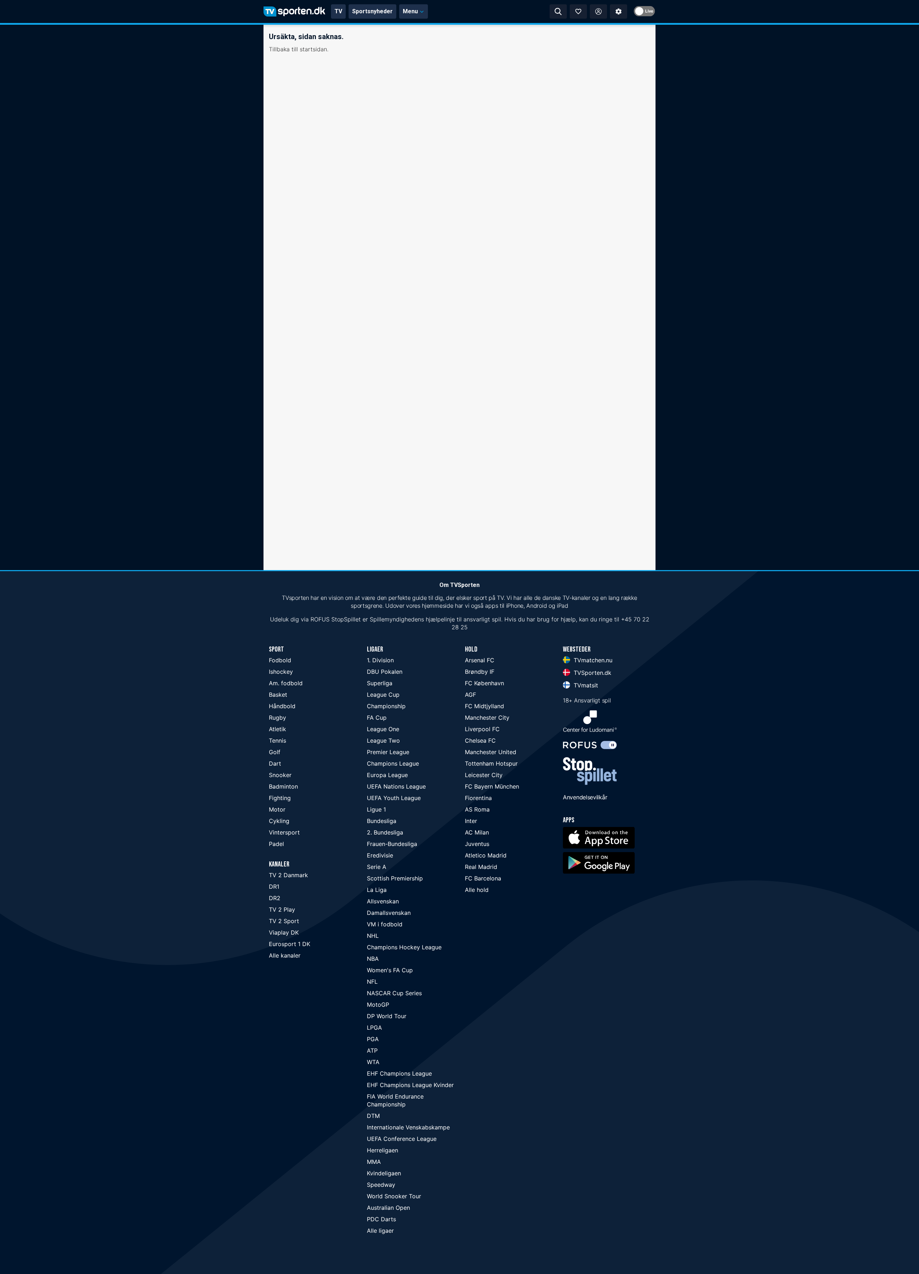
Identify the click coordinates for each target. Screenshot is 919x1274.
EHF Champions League (399, 1073)
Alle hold (477, 889)
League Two (383, 740)
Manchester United (490, 752)
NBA (373, 958)
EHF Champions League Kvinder (410, 1085)
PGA (373, 1039)
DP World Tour (386, 1016)
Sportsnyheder (372, 11)
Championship (386, 706)
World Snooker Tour (394, 1196)
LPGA (374, 1027)
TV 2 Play (282, 909)
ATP (372, 1050)
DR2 (274, 898)
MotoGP (378, 1004)
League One (383, 729)
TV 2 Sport (284, 921)
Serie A (376, 866)
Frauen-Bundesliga (392, 843)
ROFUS (320, 619)
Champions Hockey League (404, 947)
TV (338, 11)
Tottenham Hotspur (491, 763)
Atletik (277, 729)
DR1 (274, 886)
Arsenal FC (479, 660)
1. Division (380, 660)
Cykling (279, 820)
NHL (373, 935)
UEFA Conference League (402, 1138)
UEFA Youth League (394, 797)
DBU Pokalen (384, 671)
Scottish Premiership (395, 878)
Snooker (280, 775)
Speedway (381, 1184)
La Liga (377, 889)
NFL (372, 981)
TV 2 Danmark (288, 875)
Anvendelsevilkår (585, 797)
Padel (276, 843)
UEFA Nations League (396, 786)
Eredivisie (380, 855)
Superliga (379, 683)
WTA (373, 1062)
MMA (374, 1161)
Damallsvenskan (389, 912)
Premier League (388, 752)
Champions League (393, 763)
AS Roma (477, 809)
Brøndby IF (479, 671)
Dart (275, 763)
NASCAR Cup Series (394, 993)
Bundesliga (381, 820)
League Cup (383, 694)
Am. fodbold (286, 683)
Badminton (283, 786)
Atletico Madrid (486, 855)
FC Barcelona (483, 878)
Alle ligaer (380, 1230)
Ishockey (281, 671)
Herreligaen (382, 1150)
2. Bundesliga (385, 832)
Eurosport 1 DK (289, 944)
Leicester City (484, 775)
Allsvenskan (383, 901)
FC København (484, 683)
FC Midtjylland (484, 706)
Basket (278, 694)
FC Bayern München (492, 786)
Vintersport (284, 832)
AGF (470, 694)
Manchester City (487, 717)
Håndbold (282, 706)
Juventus (477, 843)
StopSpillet (346, 619)
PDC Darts (381, 1219)
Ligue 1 (376, 809)
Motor (277, 809)
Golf (274, 752)
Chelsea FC (480, 740)
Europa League (387, 775)
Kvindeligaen (384, 1173)
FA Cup (377, 717)
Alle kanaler (284, 955)
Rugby (277, 717)
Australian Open (388, 1207)
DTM (373, 1115)
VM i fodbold (384, 924)
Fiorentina (478, 797)
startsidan (313, 49)
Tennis (277, 740)
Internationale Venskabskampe (408, 1127)
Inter (471, 820)
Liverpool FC (482, 729)
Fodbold (280, 660)
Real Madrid (481, 866)
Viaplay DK (284, 932)
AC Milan (477, 832)
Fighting (280, 797)
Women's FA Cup (390, 970)
